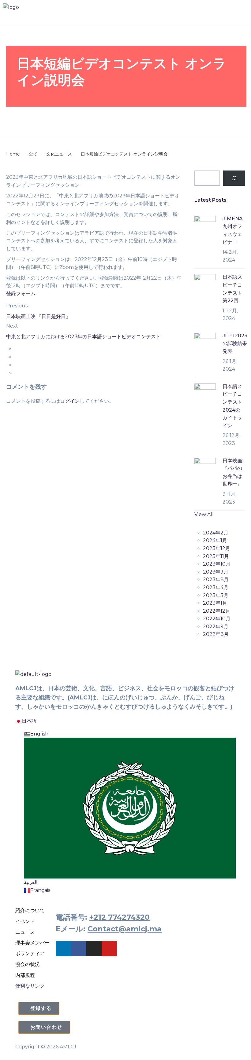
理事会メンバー (32, 943)
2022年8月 (216, 634)
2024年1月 (215, 540)
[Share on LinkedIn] (16, 373)
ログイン (70, 401)
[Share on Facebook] (16, 349)
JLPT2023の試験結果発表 (235, 343)
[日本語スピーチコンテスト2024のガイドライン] (205, 394)
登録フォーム (21, 293)
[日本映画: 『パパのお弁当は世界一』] (205, 468)
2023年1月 (215, 603)
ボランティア (30, 953)
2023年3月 (215, 595)
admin (103, 117)
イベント (25, 921)
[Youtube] (109, 948)
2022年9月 (215, 626)
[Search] (234, 178)
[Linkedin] (63, 948)
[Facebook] (78, 948)
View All (204, 514)
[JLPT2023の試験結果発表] (205, 343)
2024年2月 (215, 533)
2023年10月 (216, 564)
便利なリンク (30, 986)
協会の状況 (27, 964)
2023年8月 (216, 579)
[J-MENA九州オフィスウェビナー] (205, 226)
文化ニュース (65, 117)
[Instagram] (94, 948)
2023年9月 (215, 572)
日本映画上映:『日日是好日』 (38, 316)
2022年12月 (216, 611)
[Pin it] (16, 365)
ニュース (25, 932)
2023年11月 (216, 556)
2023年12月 (216, 548)
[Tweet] (16, 357)
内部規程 (25, 975)
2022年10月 (216, 619)
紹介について (30, 910)
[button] (125, 17)
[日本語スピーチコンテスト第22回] (205, 284)
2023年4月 (215, 587)
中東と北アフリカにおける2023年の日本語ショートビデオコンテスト (83, 336)
